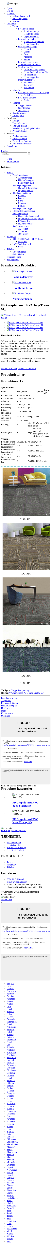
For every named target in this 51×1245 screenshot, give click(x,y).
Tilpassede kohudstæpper (29, 64)
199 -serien (29, 87)
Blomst (27, 52)
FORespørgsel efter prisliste (13, 830)
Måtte (3, 711)
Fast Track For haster (21, 143)
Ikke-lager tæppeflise (27, 39)
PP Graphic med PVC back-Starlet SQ (25, 804)
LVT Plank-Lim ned (27, 97)
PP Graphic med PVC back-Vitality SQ (26, 693)
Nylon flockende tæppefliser (36, 72)
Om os (10, 11)
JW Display (23, 110)
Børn (26, 54)
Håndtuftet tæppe (31, 34)
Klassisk (27, 49)
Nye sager (17, 21)
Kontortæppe (7, 713)
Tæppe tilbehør (25, 105)
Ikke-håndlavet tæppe (27, 46)
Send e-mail (6, 899)
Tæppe (15, 26)
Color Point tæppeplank (34, 69)
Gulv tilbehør (24, 108)
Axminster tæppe (31, 31)
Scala (26, 100)
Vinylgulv (16, 90)
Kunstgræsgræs (19, 113)
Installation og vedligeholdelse (26, 128)
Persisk (27, 59)
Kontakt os (12, 146)
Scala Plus (28, 95)
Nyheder (11, 13)
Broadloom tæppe (26, 29)
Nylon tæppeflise (31, 44)
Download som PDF (27, 368)
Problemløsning (19, 131)
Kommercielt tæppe (10, 703)
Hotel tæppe (6, 708)
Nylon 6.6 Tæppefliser (34, 41)
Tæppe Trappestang (20, 690)
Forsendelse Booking (21, 141)
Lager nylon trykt (31, 36)
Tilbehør (16, 103)
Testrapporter (18, 115)
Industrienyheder (19, 18)
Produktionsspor (19, 136)
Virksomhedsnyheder (21, 16)
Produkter (11, 23)
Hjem (9, 8)
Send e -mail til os (9, 368)
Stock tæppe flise (25, 67)
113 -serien (29, 82)
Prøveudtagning (19, 123)
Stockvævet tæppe (26, 80)
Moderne (28, 57)
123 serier (28, 85)
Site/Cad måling (19, 126)
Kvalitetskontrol (19, 138)
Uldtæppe (5, 716)
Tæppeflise (6, 700)
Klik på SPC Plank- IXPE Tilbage (33, 92)
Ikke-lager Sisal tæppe (28, 62)
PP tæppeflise (30, 74)
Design (15, 120)
